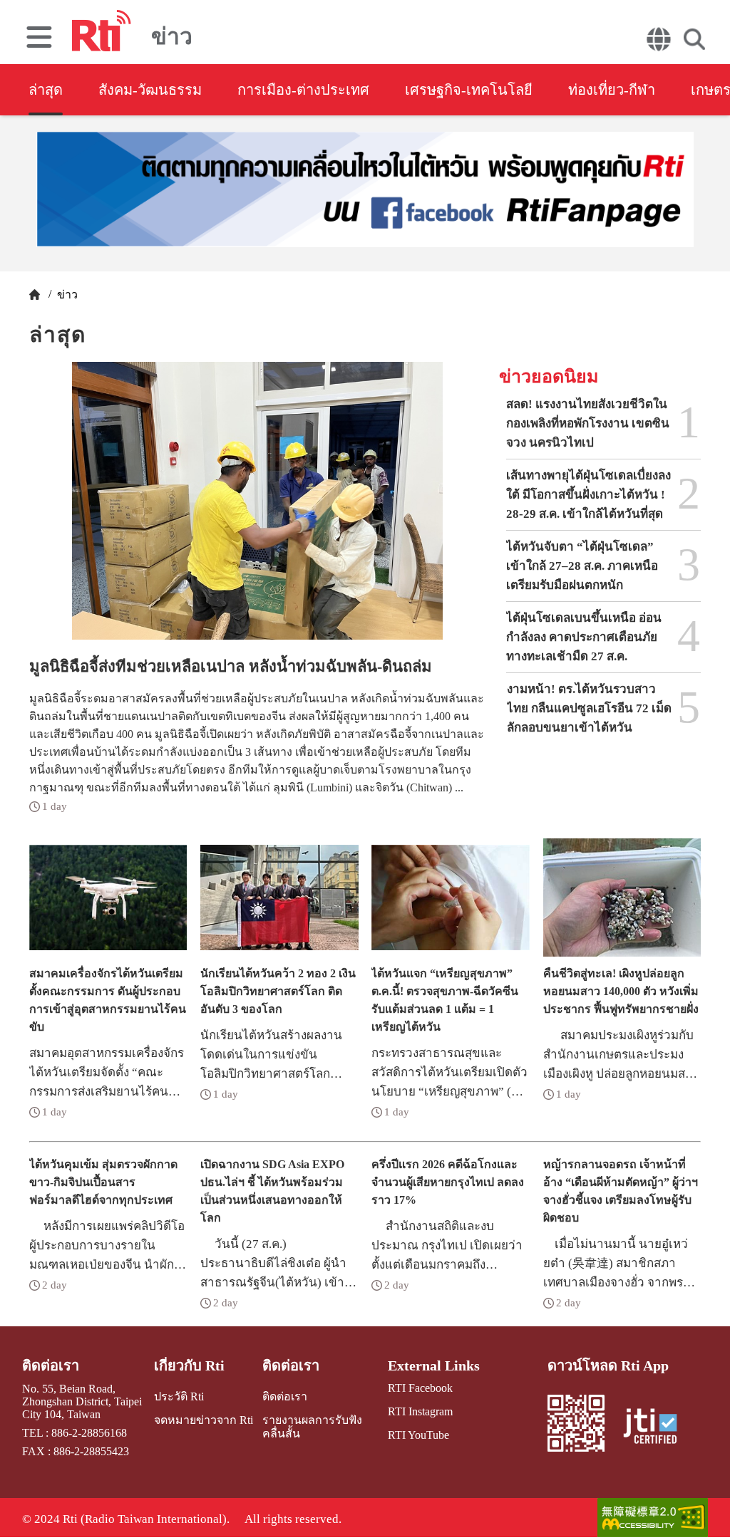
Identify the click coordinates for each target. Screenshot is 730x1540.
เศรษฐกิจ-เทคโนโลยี (469, 90)
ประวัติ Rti (179, 1396)
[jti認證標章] (659, 1428)
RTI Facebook (420, 1388)
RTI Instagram (420, 1411)
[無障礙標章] (652, 1519)
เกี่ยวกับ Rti (189, 1365)
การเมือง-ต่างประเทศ (303, 90)
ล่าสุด (46, 90)
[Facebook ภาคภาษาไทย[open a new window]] (365, 189)
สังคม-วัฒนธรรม (150, 90)
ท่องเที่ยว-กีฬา (611, 90)
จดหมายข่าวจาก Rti (203, 1420)
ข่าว (66, 294)
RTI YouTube (418, 1435)
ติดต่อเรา (50, 1365)
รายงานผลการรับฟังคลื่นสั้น (312, 1427)
